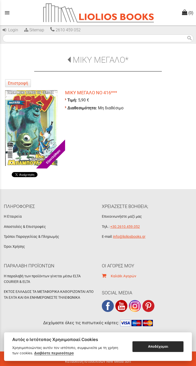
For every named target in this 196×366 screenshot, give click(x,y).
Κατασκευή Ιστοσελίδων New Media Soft (98, 361)
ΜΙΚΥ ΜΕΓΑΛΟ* (100, 60)
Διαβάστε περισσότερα (54, 353)
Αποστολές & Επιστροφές (25, 227)
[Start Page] (98, 12)
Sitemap (36, 30)
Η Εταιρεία (13, 216)
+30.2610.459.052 (125, 227)
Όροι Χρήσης (14, 246)
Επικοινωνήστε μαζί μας (122, 216)
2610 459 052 (68, 30)
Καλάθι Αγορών (121, 276)
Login (12, 30)
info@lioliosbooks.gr (129, 236)
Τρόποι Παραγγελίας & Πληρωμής (31, 236)
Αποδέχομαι (158, 346)
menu (7, 13)
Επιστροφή (18, 83)
